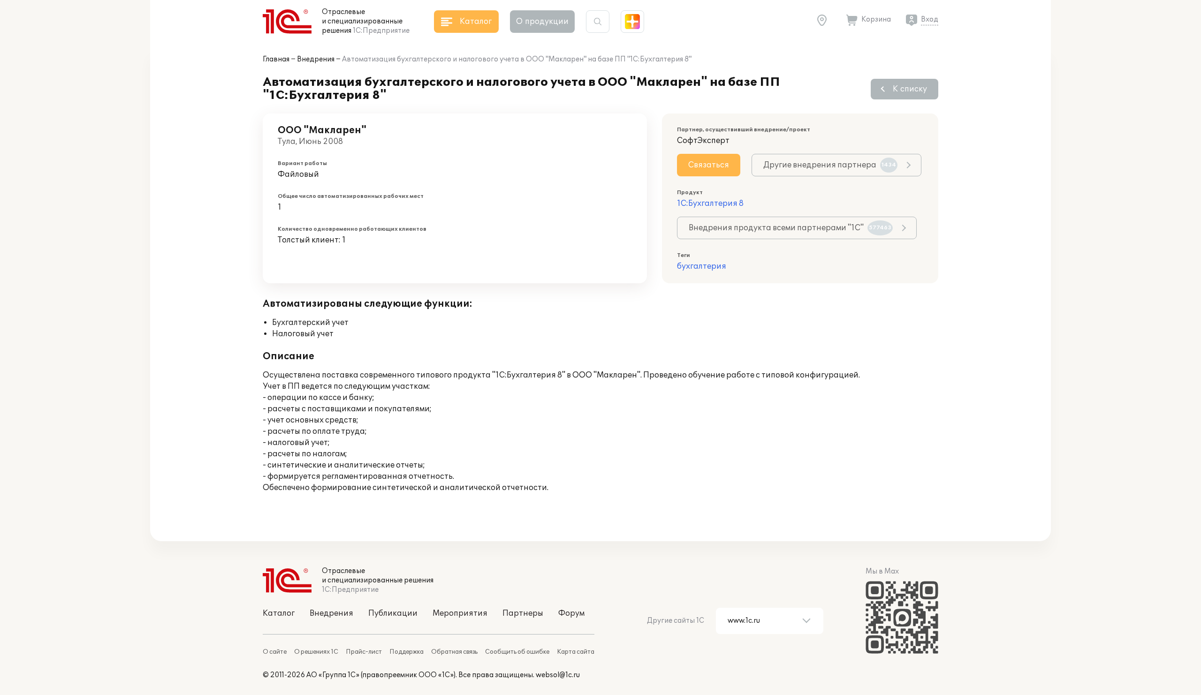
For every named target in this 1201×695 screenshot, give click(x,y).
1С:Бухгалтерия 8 (710, 203)
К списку (910, 89)
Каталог (279, 613)
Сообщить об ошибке (517, 652)
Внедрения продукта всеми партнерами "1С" (790, 228)
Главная (276, 59)
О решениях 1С (316, 652)
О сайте (275, 652)
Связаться (708, 165)
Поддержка (406, 652)
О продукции (542, 21)
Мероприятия (460, 613)
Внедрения (315, 59)
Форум (571, 613)
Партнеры (522, 613)
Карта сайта (575, 652)
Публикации (393, 613)
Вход (929, 19)
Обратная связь (454, 652)
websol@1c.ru (558, 675)
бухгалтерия (701, 266)
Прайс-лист (364, 652)
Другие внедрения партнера (829, 165)
